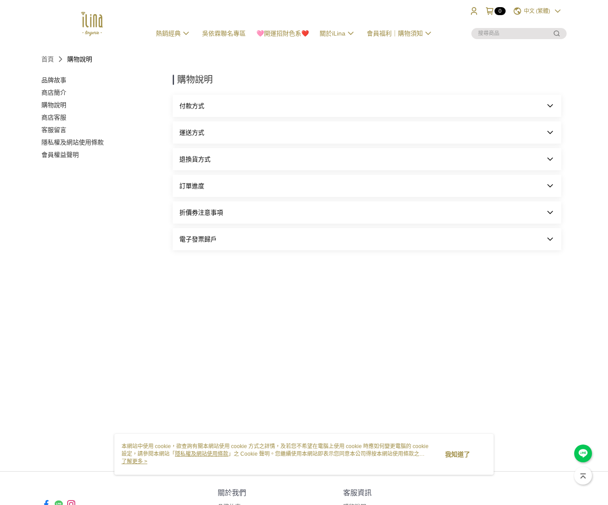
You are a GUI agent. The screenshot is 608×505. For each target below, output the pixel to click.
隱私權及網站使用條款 (201, 454)
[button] (367, 106)
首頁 (47, 59)
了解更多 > (134, 461)
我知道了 (457, 454)
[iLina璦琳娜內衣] (90, 23)
